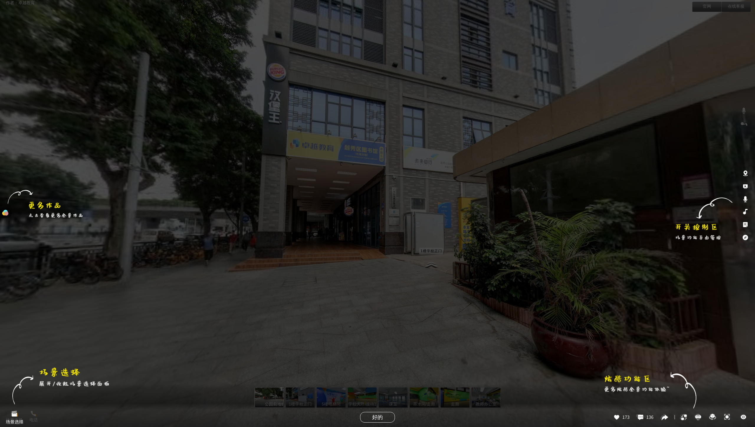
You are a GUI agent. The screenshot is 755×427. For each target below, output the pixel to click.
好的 (377, 417)
